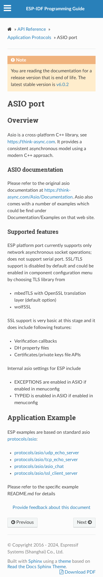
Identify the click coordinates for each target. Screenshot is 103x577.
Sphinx (35, 561)
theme (64, 561)
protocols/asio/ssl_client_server (46, 473)
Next (82, 522)
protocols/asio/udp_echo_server (46, 453)
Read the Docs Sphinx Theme (36, 566)
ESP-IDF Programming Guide (55, 9)
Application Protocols (29, 37)
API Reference (31, 29)
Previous (24, 522)
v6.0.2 (62, 84)
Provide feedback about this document (51, 507)
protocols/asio (21, 439)
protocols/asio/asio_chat (39, 466)
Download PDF (80, 572)
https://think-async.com (31, 142)
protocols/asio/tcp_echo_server (46, 459)
